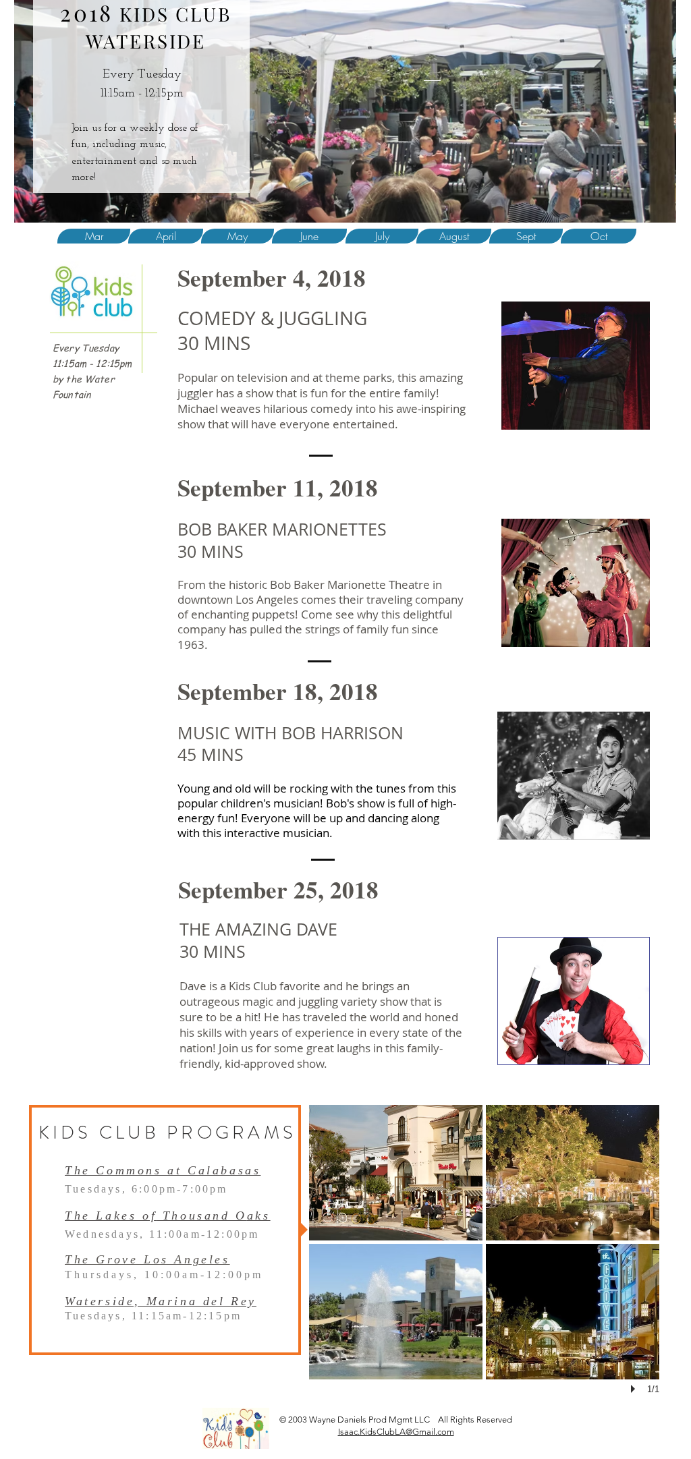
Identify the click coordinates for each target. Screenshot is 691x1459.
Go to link (333, 1227)
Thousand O (202, 1215)
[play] (635, 1389)
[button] (395, 1172)
